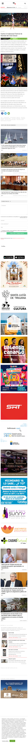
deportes (23, 117)
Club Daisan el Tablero (15, 117)
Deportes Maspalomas (6, 118)
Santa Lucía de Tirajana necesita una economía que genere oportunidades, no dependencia (12, 566)
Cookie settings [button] (5, 741)
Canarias (3, 11)
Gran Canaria (23, 620)
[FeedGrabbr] (14, 663)
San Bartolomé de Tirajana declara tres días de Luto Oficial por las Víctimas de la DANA (14, 192)
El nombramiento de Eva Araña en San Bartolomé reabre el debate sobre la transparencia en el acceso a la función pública (12, 616)
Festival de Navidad (16, 118)
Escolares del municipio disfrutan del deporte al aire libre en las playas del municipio (13, 170)
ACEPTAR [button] (12, 740)
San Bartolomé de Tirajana (20, 172)
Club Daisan (6, 117)
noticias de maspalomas (10, 119)
